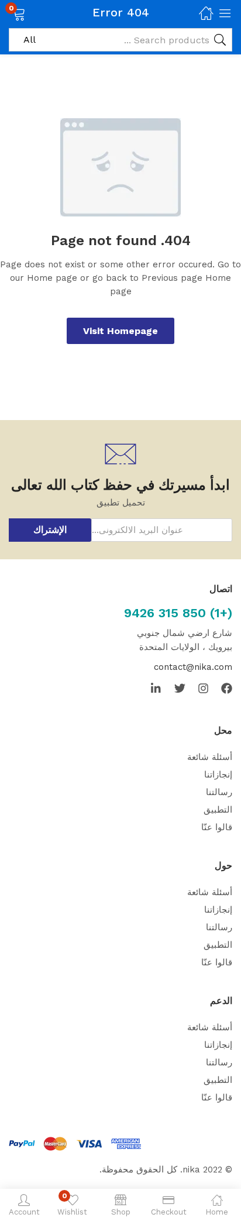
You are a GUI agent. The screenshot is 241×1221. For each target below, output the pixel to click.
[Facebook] (226, 688)
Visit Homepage (120, 330)
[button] (34, 12)
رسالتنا (219, 792)
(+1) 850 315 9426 (178, 613)
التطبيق (218, 809)
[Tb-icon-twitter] (179, 688)
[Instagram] (203, 688)
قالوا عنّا (216, 827)
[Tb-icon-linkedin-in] (156, 688)
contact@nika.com (193, 667)
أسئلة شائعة (209, 757)
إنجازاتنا (218, 774)
